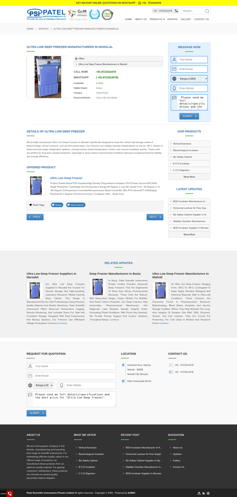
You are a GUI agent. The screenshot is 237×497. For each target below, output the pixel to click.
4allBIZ (131, 493)
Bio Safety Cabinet (182, 157)
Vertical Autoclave (182, 143)
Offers (81, 58)
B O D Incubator (181, 163)
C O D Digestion (181, 170)
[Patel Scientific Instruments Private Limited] (75, 14)
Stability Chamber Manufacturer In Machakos (191, 221)
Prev (36, 217)
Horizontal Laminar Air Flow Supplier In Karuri (191, 208)
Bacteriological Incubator (185, 150)
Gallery (186, 19)
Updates (172, 19)
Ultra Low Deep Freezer (66, 178)
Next (153, 217)
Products (156, 19)
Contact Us (201, 19)
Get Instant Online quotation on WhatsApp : (118, 2)
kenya (58, 205)
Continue (62, 323)
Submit (188, 116)
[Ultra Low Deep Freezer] (36, 186)
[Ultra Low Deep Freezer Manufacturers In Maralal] (48, 77)
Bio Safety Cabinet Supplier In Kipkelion (191, 214)
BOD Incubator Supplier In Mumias (191, 228)
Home (128, 19)
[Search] (207, 11)
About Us (141, 19)
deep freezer (77, 205)
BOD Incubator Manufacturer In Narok (191, 201)
